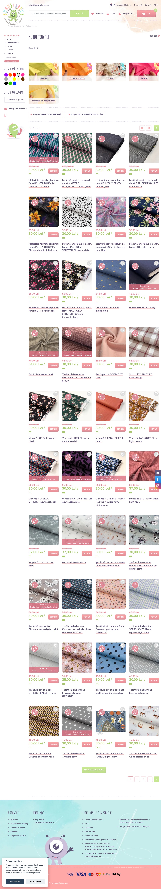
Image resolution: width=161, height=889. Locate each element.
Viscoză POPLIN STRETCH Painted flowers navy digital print (111, 502)
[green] (10, 83)
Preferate (99, 13)
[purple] (6, 75)
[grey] (6, 79)
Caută (79, 13)
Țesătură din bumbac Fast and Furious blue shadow (110, 691)
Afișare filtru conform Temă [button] (47, 114)
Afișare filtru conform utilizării (87, 114)
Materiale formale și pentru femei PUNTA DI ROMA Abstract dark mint (44, 183)
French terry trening (19, 823)
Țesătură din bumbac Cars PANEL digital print (110, 755)
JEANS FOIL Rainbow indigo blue (107, 309)
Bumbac (14, 819)
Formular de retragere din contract (100, 839)
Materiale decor (18, 827)
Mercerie (15, 831)
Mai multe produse (94, 770)
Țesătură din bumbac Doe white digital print (143, 755)
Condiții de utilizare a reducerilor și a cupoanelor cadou (101, 855)
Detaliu (53, 171)
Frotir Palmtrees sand (41, 374)
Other (9, 46)
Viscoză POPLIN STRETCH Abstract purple (77, 500)
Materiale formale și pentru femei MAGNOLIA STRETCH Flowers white (77, 247)
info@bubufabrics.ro (39, 5)
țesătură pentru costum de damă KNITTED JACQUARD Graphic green (76, 183)
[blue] (14, 83)
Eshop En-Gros (91, 835)
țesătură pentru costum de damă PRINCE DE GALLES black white (143, 183)
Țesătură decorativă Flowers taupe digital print (43, 627)
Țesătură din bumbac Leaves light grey (140, 691)
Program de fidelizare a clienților (135, 826)
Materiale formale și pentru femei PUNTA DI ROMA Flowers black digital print (44, 247)
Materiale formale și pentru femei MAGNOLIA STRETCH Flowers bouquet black (77, 312)
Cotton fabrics (13, 42)
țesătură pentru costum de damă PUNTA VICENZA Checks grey (110, 183)
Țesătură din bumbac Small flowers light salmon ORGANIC (110, 629)
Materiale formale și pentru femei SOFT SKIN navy (144, 245)
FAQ (87, 823)
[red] (14, 75)
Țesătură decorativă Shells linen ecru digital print (110, 564)
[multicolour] (18, 75)
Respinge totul (35, 881)
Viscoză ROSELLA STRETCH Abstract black (42, 500)
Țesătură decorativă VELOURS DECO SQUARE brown (76, 377)
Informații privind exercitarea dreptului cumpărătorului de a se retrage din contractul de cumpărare (101, 846)
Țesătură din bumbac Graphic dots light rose (41, 755)
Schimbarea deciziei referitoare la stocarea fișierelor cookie (135, 821)
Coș (148, 13)
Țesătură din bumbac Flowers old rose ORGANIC (73, 693)
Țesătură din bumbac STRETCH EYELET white (42, 691)
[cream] (18, 79)
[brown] (23, 79)
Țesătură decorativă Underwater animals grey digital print (143, 565)
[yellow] (14, 79)
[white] (10, 79)
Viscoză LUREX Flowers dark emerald (75, 440)
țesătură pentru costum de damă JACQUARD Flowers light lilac (110, 247)
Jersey (9, 39)
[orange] (10, 75)
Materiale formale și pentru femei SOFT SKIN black (44, 309)
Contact (148, 5)
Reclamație (90, 831)
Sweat (10, 50)
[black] (6, 83)
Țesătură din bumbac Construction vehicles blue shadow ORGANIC (76, 629)
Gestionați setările (13, 875)
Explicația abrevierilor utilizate (44, 821)
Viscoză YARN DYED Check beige (140, 376)
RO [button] (155, 5)
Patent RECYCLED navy (142, 307)
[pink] (23, 75)
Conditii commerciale (94, 819)
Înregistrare (127, 13)
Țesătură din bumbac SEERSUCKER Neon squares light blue (140, 629)
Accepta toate (15, 881)
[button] (15, 99)
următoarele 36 (12, 61)
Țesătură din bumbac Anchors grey (73, 755)
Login (112, 13)
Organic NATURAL (19, 835)
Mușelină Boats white (74, 562)
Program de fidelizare (122, 5)
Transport (138, 5)
